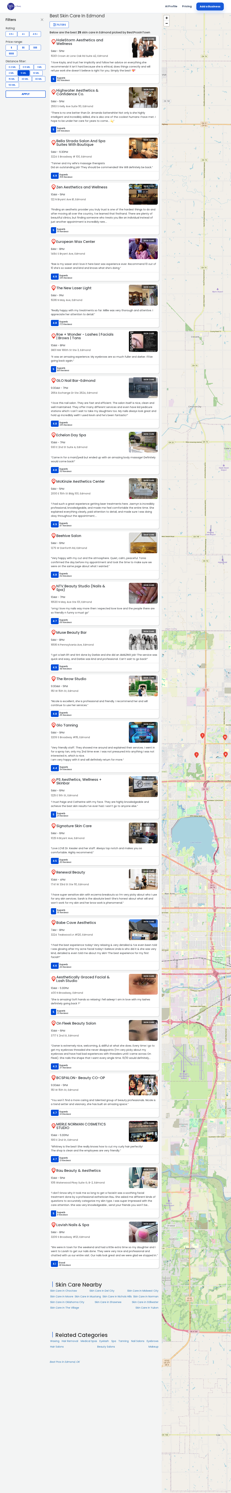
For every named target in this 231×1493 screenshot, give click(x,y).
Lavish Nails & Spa (72, 1225)
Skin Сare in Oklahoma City (67, 1302)
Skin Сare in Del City (102, 1291)
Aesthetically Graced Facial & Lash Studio (83, 979)
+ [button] (166, 18)
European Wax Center (75, 241)
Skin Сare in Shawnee (108, 1302)
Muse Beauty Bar (71, 632)
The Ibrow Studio (71, 679)
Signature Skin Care (74, 826)
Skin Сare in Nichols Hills (117, 1296)
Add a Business (210, 6)
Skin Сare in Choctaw (63, 1291)
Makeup (153, 1346)
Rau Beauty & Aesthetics (78, 1170)
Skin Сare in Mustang (88, 1296)
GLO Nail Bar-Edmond (75, 380)
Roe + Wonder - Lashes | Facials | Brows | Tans (85, 336)
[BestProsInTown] (14, 6)
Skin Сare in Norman (145, 1296)
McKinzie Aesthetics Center (80, 481)
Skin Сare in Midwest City (142, 1291)
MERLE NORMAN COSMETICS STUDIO (81, 1126)
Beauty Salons (106, 1346)
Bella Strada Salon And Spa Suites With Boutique (80, 142)
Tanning (123, 1341)
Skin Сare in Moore (61, 1296)
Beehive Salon (68, 536)
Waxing (54, 1341)
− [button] (166, 23)
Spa (113, 1341)
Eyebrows (152, 1341)
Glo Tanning (67, 725)
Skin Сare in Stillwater (145, 1302)
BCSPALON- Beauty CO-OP (80, 1078)
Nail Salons (137, 1341)
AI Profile (171, 6)
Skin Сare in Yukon (147, 1307)
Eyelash (104, 1341)
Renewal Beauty (70, 872)
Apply (26, 94)
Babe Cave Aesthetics (76, 922)
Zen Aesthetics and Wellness (81, 187)
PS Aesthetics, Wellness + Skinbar (79, 781)
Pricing (187, 6)
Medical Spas (89, 1341)
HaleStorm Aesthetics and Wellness (79, 41)
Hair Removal (70, 1341)
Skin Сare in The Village (64, 1307)
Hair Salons (57, 1346)
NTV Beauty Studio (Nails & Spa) (80, 587)
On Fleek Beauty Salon (76, 1023)
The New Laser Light (73, 288)
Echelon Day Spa (71, 435)
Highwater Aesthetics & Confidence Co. (77, 92)
